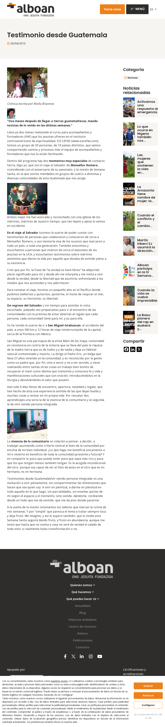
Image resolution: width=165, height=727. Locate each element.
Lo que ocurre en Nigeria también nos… (145, 133)
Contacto (82, 647)
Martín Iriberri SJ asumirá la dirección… (146, 245)
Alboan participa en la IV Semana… (145, 270)
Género (82, 633)
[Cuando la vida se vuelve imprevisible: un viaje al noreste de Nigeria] (129, 295)
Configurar (148, 705)
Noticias (133, 77)
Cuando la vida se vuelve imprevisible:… (148, 295)
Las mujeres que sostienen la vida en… (145, 164)
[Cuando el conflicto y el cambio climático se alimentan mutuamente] (129, 221)
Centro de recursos (82, 626)
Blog (82, 613)
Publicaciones (82, 640)
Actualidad (82, 606)
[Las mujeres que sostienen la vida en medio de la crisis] (129, 164)
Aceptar (148, 685)
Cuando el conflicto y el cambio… (146, 220)
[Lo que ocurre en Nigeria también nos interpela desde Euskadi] (129, 134)
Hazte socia (112, 9)
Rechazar (148, 695)
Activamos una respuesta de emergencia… (148, 106)
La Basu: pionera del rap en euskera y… (145, 322)
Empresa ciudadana (82, 619)
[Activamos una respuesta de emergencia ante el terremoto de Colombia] (129, 107)
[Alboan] (36, 9)
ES (152, 9)
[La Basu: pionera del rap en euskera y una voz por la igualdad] (129, 322)
